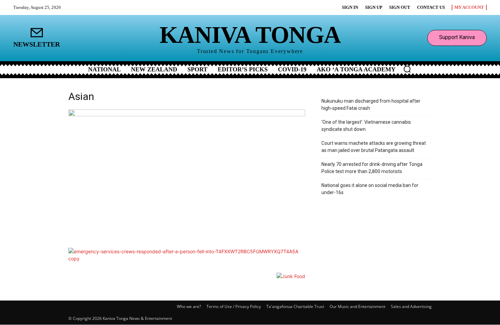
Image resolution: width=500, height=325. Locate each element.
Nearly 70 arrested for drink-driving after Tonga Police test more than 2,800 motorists (371, 167)
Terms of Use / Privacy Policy (233, 306)
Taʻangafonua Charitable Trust (295, 306)
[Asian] (186, 114)
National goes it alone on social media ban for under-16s (369, 189)
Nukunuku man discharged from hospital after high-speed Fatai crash (370, 104)
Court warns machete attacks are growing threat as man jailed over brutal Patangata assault (373, 146)
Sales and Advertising (411, 306)
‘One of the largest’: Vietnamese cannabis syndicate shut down (366, 125)
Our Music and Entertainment (357, 306)
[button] (407, 69)
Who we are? (189, 306)
